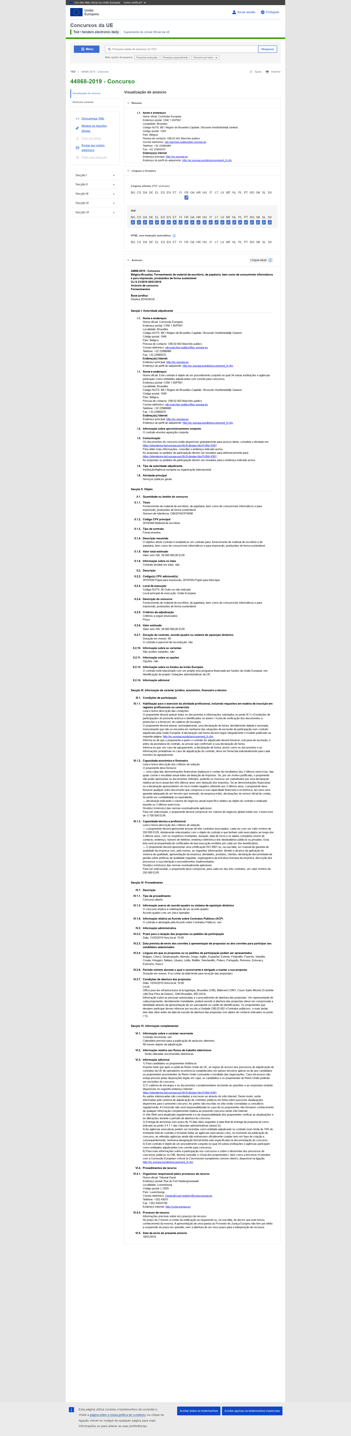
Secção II (82, 184)
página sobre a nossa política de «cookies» (118, 1414)
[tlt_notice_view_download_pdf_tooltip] (133, 222)
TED (73, 71)
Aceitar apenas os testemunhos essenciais (252, 1410)
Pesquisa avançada (146, 57)
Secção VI (82, 212)
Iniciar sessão (246, 12)
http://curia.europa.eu (177, 1206)
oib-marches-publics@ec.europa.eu (185, 142)
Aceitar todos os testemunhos (199, 1410)
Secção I (81, 175)
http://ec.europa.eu (177, 156)
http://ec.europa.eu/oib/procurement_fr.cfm (207, 160)
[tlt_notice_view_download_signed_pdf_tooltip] (186, 197)
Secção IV (82, 203)
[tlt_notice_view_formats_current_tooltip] (270, 260)
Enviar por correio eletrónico (93, 148)
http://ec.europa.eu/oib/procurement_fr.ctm (168, 1162)
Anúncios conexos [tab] (83, 102)
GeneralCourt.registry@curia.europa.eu (188, 1195)
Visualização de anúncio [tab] (87, 93)
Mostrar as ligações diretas (94, 128)
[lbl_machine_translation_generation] (174, 235)
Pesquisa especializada (175, 57)
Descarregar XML (93, 118)
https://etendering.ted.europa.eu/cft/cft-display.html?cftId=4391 (180, 445)
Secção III (82, 193)
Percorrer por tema (203, 57)
